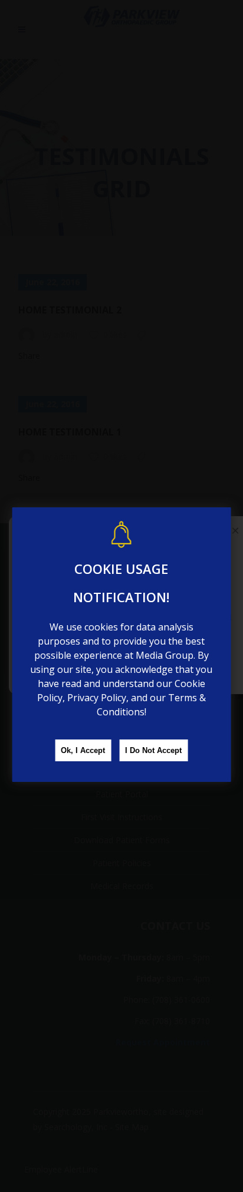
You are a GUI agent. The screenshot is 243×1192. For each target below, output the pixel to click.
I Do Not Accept (153, 750)
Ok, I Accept (83, 750)
